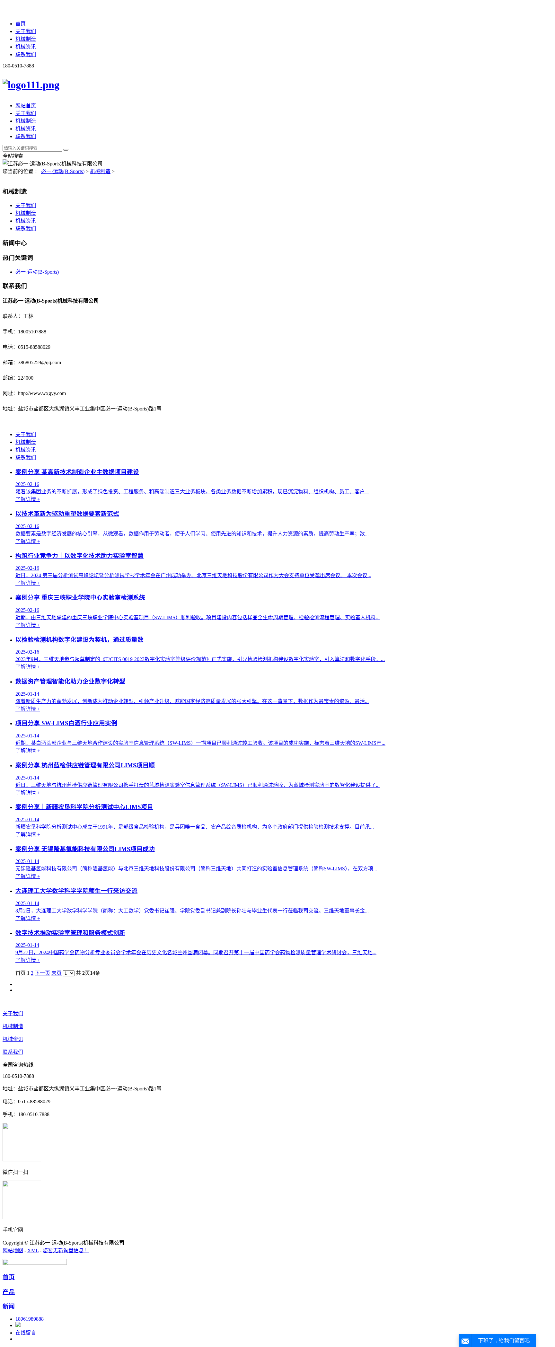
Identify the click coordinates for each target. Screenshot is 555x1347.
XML (33, 1250)
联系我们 (25, 54)
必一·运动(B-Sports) (62, 171)
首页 (20, 23)
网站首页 (25, 105)
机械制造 (25, 39)
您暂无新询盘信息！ (66, 1250)
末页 (56, 973)
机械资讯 (25, 46)
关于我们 (25, 31)
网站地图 (13, 1250)
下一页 (42, 973)
